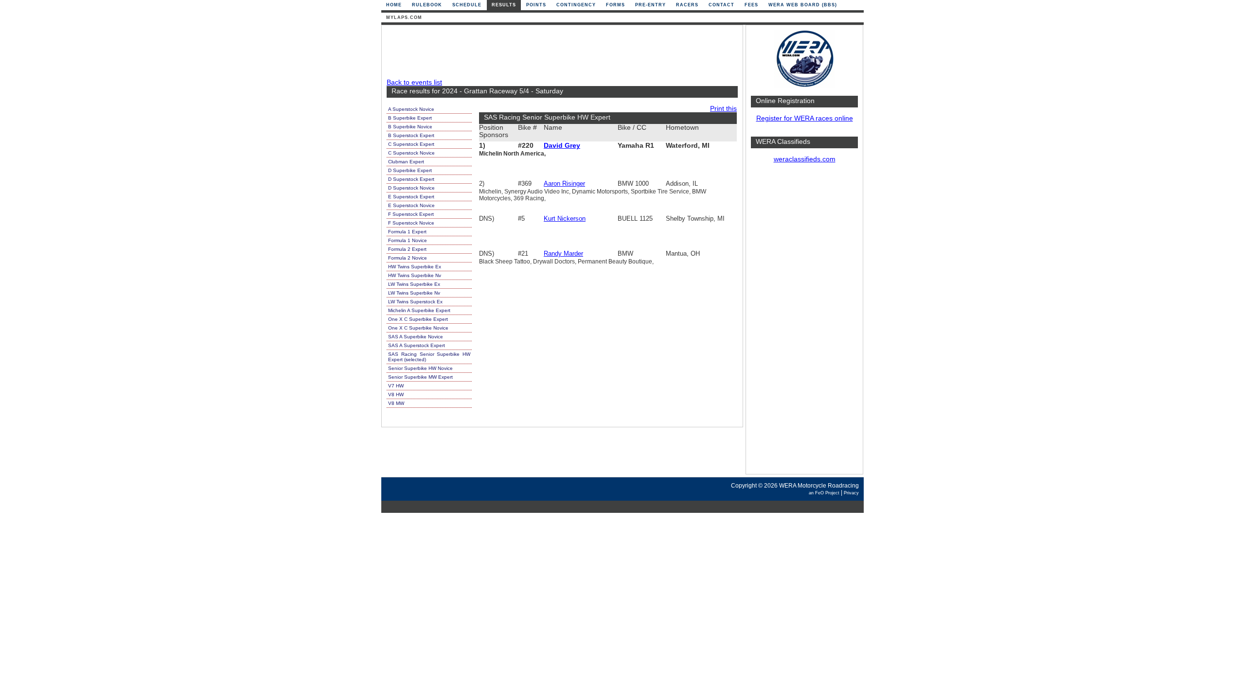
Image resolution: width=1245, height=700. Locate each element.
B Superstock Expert (411, 135)
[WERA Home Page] (804, 85)
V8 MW (396, 403)
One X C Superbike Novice (418, 328)
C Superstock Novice (411, 153)
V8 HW (396, 394)
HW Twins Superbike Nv (414, 275)
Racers (687, 4)
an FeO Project (824, 492)
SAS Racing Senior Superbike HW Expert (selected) (429, 356)
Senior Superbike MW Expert (420, 377)
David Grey (562, 145)
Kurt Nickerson (565, 218)
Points (536, 4)
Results (504, 4)
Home (394, 4)
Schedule (466, 4)
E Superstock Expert (411, 196)
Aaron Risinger (564, 183)
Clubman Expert (406, 161)
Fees (751, 4)
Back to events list (414, 82)
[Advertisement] (804, 323)
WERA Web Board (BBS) (802, 4)
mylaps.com (404, 17)
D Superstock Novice (411, 188)
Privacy (851, 492)
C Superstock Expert (411, 144)
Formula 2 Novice (407, 258)
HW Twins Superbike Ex (414, 266)
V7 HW (396, 385)
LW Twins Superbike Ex (414, 284)
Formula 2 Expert (407, 249)
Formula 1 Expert (407, 231)
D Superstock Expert (411, 179)
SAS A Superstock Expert (416, 345)
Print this (723, 108)
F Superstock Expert (411, 214)
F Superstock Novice (411, 223)
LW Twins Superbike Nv (414, 293)
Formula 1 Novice (407, 240)
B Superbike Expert (410, 118)
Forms (615, 4)
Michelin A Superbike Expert (419, 310)
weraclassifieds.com (805, 159)
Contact (721, 4)
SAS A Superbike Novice (415, 336)
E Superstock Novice (411, 205)
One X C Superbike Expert (418, 319)
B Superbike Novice (410, 126)
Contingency (576, 4)
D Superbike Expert (410, 170)
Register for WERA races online (804, 118)
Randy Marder (563, 253)
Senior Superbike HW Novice (420, 368)
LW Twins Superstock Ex (415, 301)
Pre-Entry (650, 4)
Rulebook (427, 4)
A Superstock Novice (411, 109)
